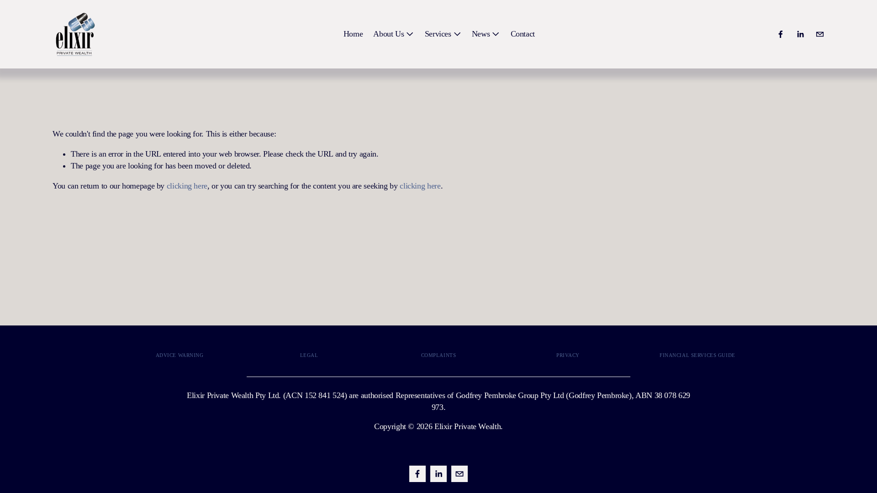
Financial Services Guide (697, 355)
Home (353, 33)
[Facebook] (780, 34)
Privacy (568, 355)
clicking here (187, 185)
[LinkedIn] (800, 34)
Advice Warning (180, 355)
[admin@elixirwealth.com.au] (819, 34)
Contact (523, 33)
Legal (309, 355)
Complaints (438, 355)
